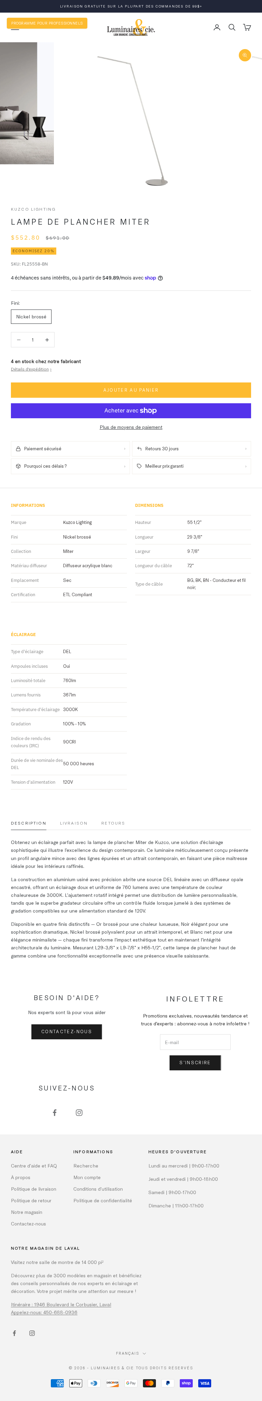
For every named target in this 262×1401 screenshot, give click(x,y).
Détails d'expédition (31, 368)
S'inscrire (195, 1062)
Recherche (85, 1166)
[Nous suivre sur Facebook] (54, 1112)
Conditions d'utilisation (98, 1189)
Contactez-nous (66, 1031)
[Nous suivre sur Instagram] (79, 1112)
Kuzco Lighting (33, 209)
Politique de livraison (33, 1189)
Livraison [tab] (74, 822)
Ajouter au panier (131, 390)
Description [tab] (28, 822)
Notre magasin (26, 1212)
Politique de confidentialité (102, 1200)
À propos (20, 1177)
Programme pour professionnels (47, 23)
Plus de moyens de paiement (131, 427)
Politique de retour (31, 1200)
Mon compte (87, 1177)
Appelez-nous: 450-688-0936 (44, 1312)
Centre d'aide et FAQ (34, 1166)
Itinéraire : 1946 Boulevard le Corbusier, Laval (61, 1304)
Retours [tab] (113, 822)
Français (127, 1353)
